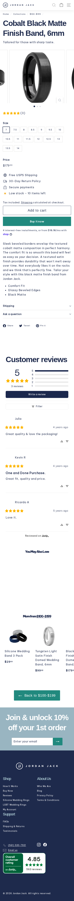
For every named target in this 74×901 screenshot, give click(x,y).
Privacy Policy (45, 795)
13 (58, 139)
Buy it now (37, 221)
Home (6, 14)
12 (38, 139)
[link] (14, 113)
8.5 (32, 129)
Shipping (26, 202)
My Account (9, 809)
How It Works (10, 786)
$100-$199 (35, 14)
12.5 (48, 139)
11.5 (28, 139)
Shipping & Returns (13, 826)
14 (18, 148)
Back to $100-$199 (39, 695)
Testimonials (10, 831)
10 (60, 129)
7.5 (15, 129)
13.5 (8, 148)
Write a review (37, 394)
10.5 (8, 139)
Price (6, 159)
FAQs (6, 821)
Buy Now (8, 791)
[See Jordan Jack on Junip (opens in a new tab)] (45, 535)
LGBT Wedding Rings (14, 804)
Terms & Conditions (48, 800)
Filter (39, 406)
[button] (50, 371)
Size (5, 123)
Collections (19, 14)
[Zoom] (59, 100)
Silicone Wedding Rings (16, 800)
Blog (39, 791)
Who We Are (44, 786)
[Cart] (61, 5)
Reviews (7, 795)
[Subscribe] (57, 741)
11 (18, 139)
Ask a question (12, 314)
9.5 (50, 129)
